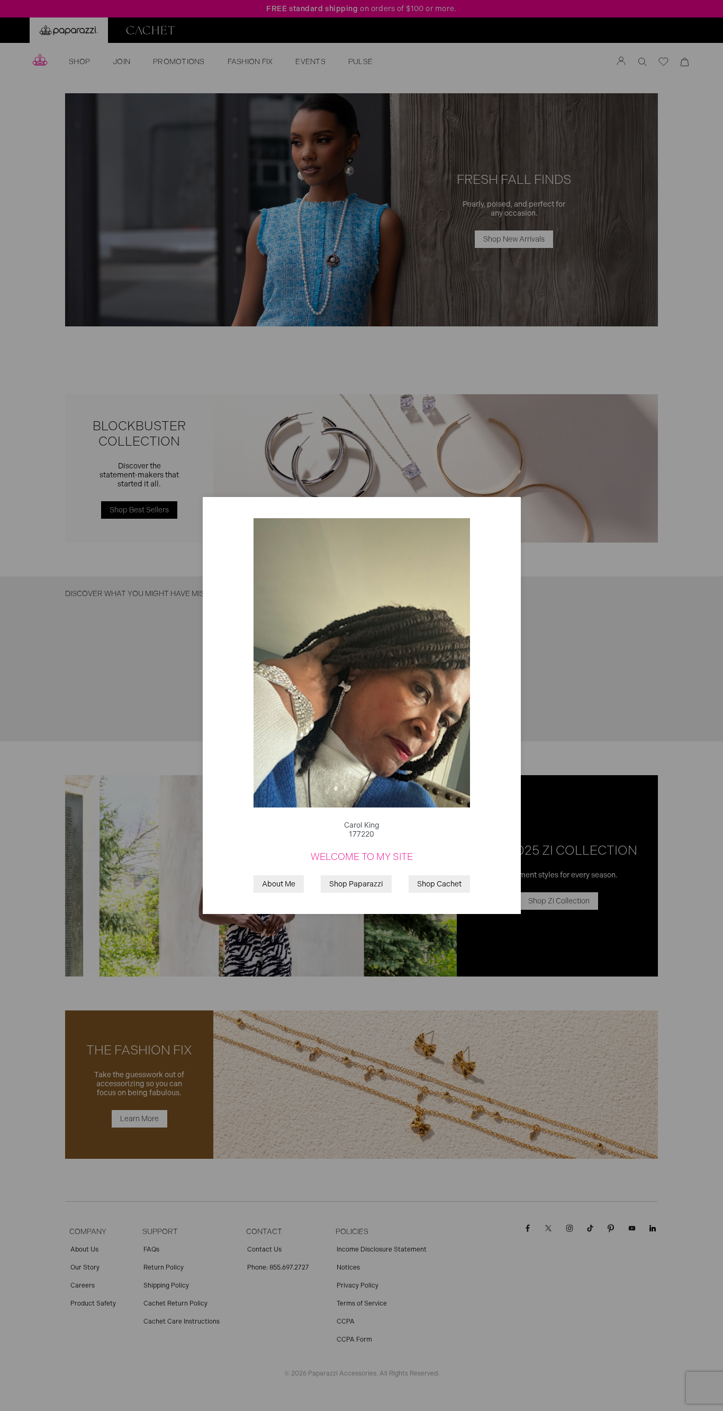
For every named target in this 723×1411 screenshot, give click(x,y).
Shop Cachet (439, 884)
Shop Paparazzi (356, 884)
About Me (278, 884)
